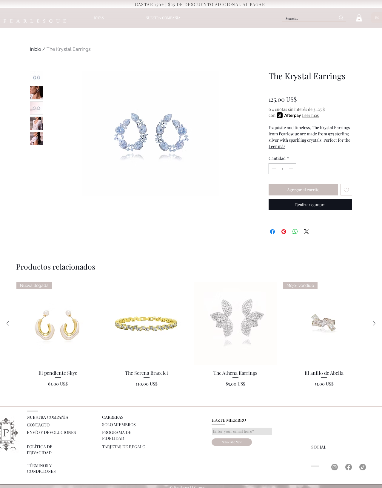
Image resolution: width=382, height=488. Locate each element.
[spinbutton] (282, 168)
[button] (359, 18)
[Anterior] (7, 323)
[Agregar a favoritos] (346, 189)
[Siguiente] (374, 323)
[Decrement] (273, 168)
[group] (191, 335)
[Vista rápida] (146, 323)
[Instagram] (334, 467)
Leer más (310, 115)
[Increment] (291, 168)
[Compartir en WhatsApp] (295, 231)
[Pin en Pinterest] (283, 231)
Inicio (35, 49)
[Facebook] (348, 467)
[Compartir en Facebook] (272, 231)
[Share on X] (306, 231)
